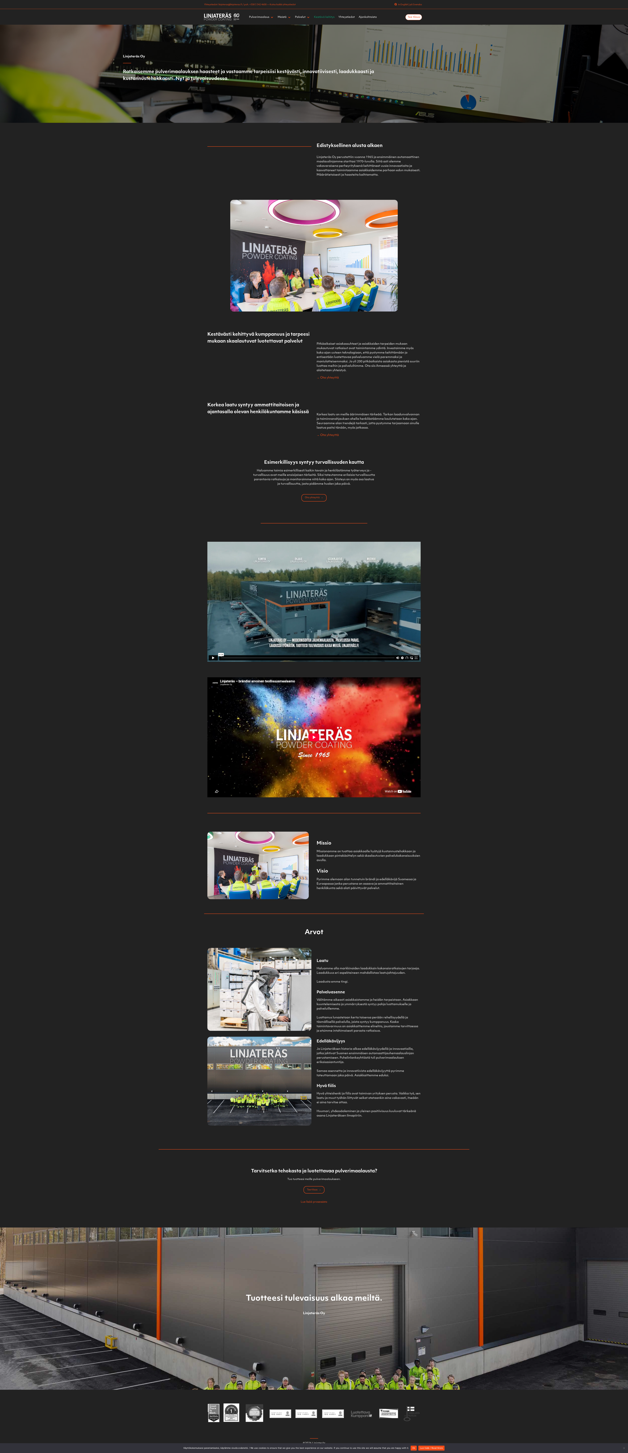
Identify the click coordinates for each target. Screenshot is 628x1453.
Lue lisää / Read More (431, 1448)
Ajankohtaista (368, 17)
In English (403, 5)
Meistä (282, 17)
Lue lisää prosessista (314, 1202)
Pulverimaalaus (259, 17)
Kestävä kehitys (324, 17)
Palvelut (300, 17)
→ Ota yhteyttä (328, 377)
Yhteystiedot (346, 17)
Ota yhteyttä (312, 497)
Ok (413, 1448)
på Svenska (416, 5)
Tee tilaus (414, 17)
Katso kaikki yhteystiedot (283, 5)
